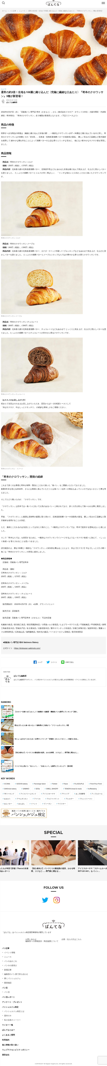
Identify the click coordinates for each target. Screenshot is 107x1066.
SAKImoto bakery (10, 788)
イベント (34, 803)
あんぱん (21, 803)
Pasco (66, 784)
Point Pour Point (96, 784)
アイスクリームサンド (28, 793)
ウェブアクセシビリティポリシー (15, 1049)
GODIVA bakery (22, 784)
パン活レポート (8, 997)
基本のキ (7, 1015)
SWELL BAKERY (52, 788)
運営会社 (5, 1054)
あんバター (8, 803)
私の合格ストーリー (12, 1020)
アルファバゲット (53, 798)
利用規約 (5, 1039)
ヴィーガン (48, 803)
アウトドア (65, 793)
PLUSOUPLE (79, 784)
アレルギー (70, 798)
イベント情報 (9, 952)
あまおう (7, 798)
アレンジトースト (86, 798)
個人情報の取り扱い (10, 1044)
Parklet (54, 784)
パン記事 (5, 948)
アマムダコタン (22, 798)
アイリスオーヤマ (49, 793)
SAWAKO (26, 788)
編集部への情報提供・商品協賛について (41, 941)
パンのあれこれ (10, 961)
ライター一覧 (7, 1024)
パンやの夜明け (10, 965)
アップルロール (96, 793)
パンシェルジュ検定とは (14, 1011)
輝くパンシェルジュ (12, 978)
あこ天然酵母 (80, 793)
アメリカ (37, 798)
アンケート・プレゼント (12, 1002)
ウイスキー (62, 803)
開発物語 (7, 983)
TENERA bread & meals (73, 788)
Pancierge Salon (40, 784)
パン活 (5, 987)
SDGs (38, 788)
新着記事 (7, 970)
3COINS (7, 784)
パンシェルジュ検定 (10, 1007)
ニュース (7, 957)
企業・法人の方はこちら (71, 939)
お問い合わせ (30, 939)
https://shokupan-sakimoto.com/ (27, 648)
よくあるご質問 (8, 1034)
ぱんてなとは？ (8, 1029)
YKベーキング (9, 793)
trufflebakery (92, 788)
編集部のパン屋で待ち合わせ (16, 974)
